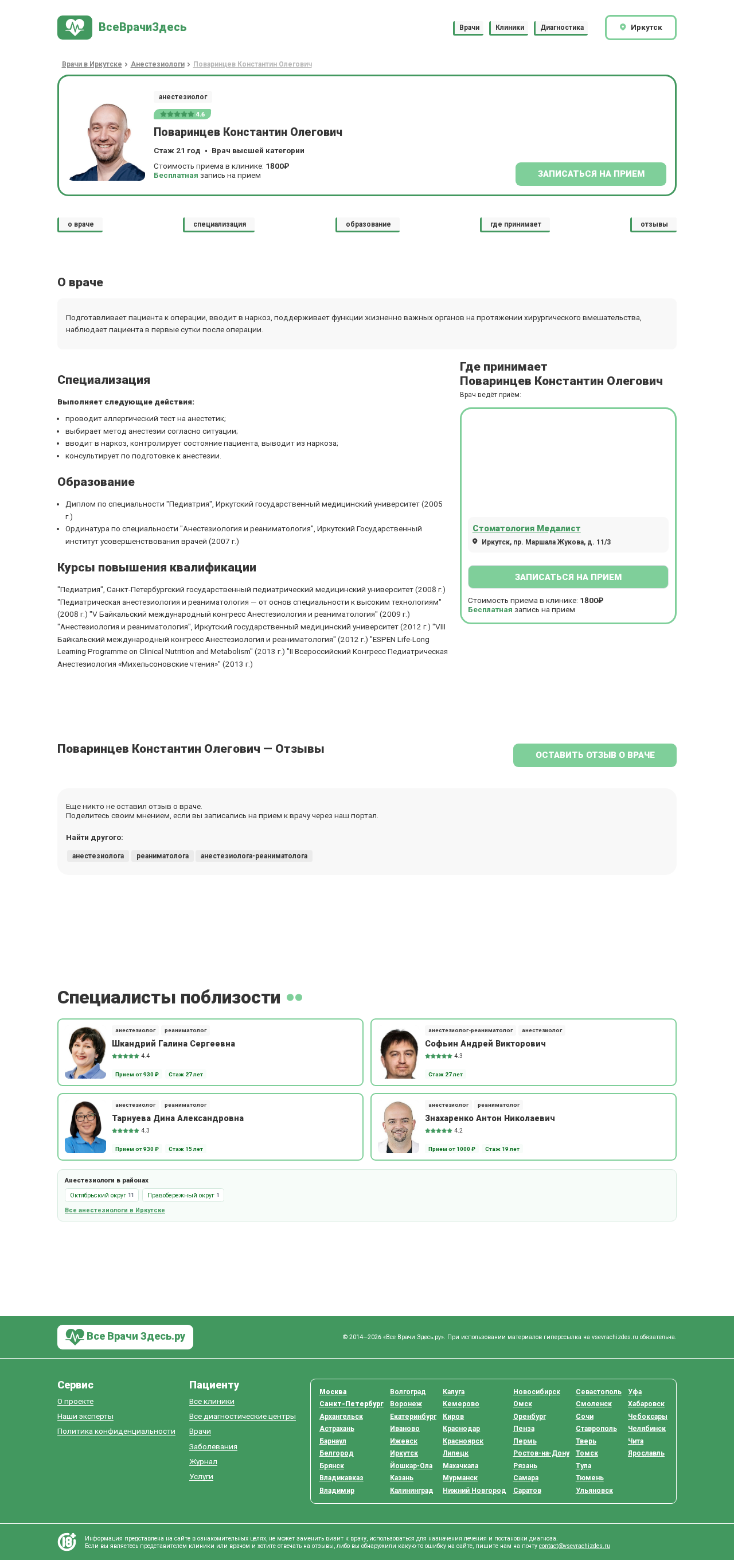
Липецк (455, 1453)
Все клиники (212, 1401)
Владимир (336, 1491)
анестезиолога (98, 856)
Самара (525, 1478)
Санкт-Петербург (351, 1404)
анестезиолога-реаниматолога (254, 856)
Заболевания (213, 1446)
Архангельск (341, 1417)
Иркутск (404, 1453)
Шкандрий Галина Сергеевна (173, 1043)
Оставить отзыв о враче (595, 755)
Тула (583, 1466)
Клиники (509, 28)
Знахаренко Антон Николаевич (490, 1118)
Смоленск (594, 1404)
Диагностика (562, 28)
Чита (635, 1441)
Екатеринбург (413, 1417)
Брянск (331, 1466)
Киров (453, 1417)
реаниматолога (162, 856)
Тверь (586, 1441)
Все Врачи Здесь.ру (134, 1336)
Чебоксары (647, 1417)
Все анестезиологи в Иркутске (115, 1210)
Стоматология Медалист (527, 528)
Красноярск (463, 1441)
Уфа (635, 1392)
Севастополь (599, 1392)
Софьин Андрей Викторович (485, 1043)
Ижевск (403, 1441)
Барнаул (332, 1441)
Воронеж (406, 1404)
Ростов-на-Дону (541, 1453)
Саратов (527, 1491)
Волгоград (408, 1392)
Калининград (412, 1491)
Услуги (201, 1476)
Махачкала (460, 1466)
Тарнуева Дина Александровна (178, 1118)
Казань (401, 1478)
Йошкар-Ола (411, 1466)
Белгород (336, 1453)
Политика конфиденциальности (116, 1431)
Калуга (453, 1392)
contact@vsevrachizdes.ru (574, 1546)
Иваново (405, 1429)
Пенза (523, 1429)
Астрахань (336, 1429)
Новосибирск (536, 1392)
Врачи (469, 28)
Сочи (585, 1417)
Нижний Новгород (474, 1491)
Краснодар (461, 1429)
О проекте (75, 1401)
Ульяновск (594, 1491)
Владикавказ (341, 1478)
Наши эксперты (85, 1416)
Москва (333, 1392)
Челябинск (647, 1429)
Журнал (203, 1461)
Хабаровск (646, 1404)
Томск (587, 1453)
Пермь (525, 1441)
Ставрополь (596, 1429)
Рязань (525, 1466)
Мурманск (460, 1478)
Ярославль (646, 1453)
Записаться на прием (591, 174)
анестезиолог (183, 97)
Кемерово (461, 1404)
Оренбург (529, 1417)
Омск (522, 1404)
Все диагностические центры (242, 1416)
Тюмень (590, 1478)
